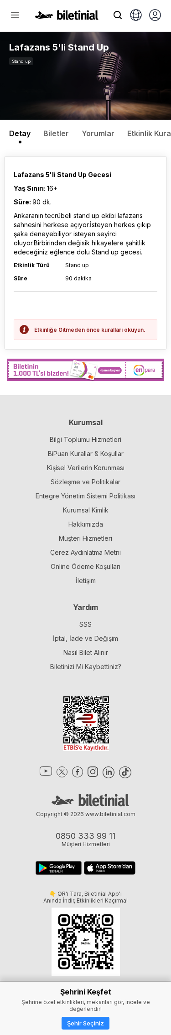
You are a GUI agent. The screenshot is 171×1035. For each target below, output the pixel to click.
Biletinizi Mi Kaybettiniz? (85, 666)
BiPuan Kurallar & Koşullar (86, 453)
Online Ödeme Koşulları (85, 566)
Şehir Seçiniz (85, 1023)
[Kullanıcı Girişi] (155, 16)
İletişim (86, 580)
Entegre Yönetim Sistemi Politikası (85, 496)
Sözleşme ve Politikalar (85, 482)
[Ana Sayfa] (66, 17)
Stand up (21, 61)
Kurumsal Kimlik (86, 510)
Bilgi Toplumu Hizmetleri (85, 439)
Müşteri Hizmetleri (85, 538)
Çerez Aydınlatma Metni (85, 552)
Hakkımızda (85, 524)
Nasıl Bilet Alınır (85, 652)
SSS (85, 624)
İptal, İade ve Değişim (85, 638)
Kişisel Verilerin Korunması (85, 468)
